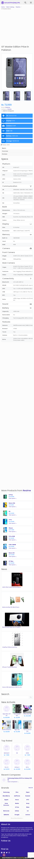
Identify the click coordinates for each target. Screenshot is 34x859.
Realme (27, 490)
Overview (5, 151)
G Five (17, 807)
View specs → (13, 498)
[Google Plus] (4, 853)
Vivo (17, 792)
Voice (17, 800)
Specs (4, 148)
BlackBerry (6, 796)
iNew (27, 807)
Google (17, 814)
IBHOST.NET (28, 858)
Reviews (4, 154)
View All (30, 787)
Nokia (17, 803)
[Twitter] (6, 853)
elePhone (17, 796)
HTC (27, 800)
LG (28, 811)
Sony (27, 803)
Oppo (28, 792)
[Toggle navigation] (31, 2)
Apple (6, 800)
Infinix (17, 811)
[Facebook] (1, 853)
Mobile (10, 109)
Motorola (6, 811)
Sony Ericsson (6, 804)
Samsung (6, 792)
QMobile (6, 814)
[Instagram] (9, 853)
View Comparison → (13, 781)
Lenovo (27, 814)
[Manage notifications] (4, 855)
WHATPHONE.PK (7, 858)
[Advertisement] (17, 27)
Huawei (27, 796)
